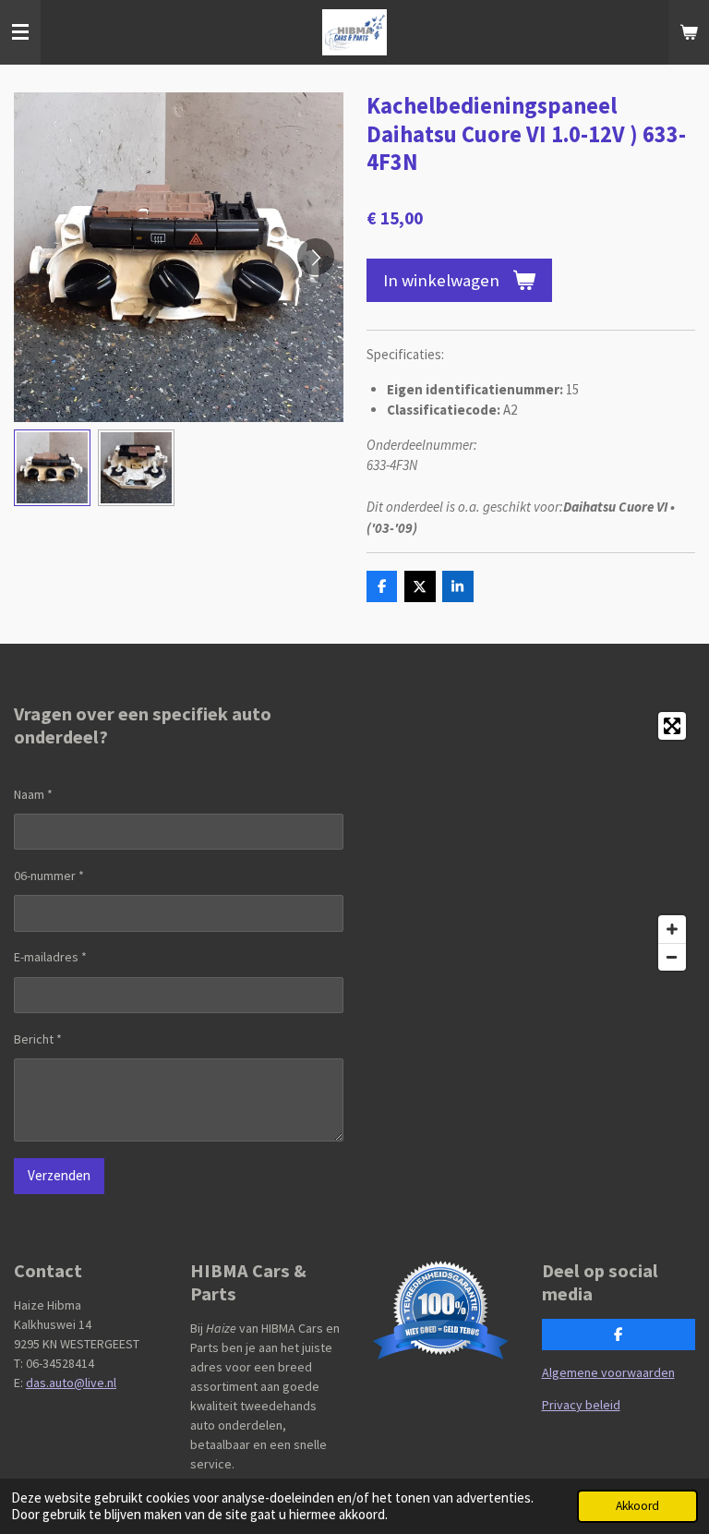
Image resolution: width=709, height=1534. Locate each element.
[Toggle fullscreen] (672, 726)
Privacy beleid (581, 1404)
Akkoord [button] (637, 1506)
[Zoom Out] (672, 957)
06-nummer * (49, 875)
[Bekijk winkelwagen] (688, 32)
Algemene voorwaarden (608, 1372)
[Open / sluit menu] (20, 32)
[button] (52, 467)
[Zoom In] (672, 929)
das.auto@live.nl (71, 1382)
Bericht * (38, 1039)
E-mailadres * (50, 956)
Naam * (33, 794)
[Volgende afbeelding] (315, 256)
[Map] (530, 841)
